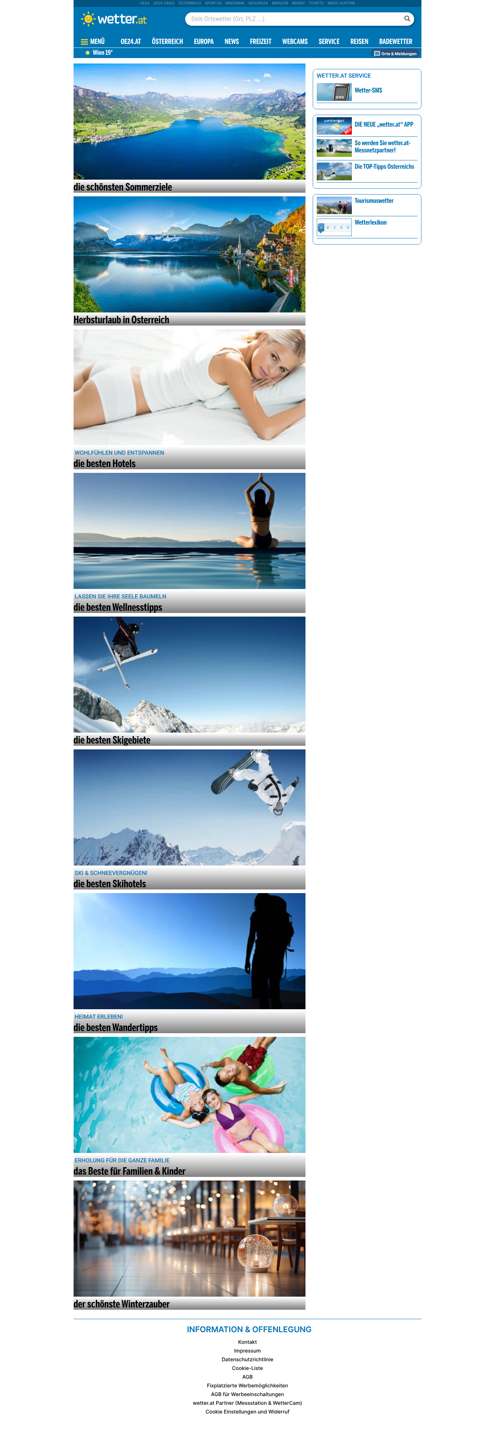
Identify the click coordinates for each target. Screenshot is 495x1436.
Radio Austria (341, 3)
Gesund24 (258, 3)
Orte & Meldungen (398, 53)
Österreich (189, 3)
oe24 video (164, 3)
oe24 (144, 3)
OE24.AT (131, 42)
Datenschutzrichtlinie (248, 1360)
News (232, 42)
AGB (247, 1377)
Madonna (234, 3)
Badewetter (395, 42)
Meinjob (280, 3)
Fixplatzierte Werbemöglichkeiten (247, 1386)
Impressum (247, 1351)
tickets (316, 3)
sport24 (213, 3)
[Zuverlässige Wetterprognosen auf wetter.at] (126, 19)
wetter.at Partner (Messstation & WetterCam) (247, 1403)
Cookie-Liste (247, 1368)
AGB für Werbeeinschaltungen (247, 1394)
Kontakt (247, 1342)
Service (329, 42)
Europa (203, 42)
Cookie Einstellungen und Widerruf (247, 1412)
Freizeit (260, 42)
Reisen (298, 3)
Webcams (295, 42)
